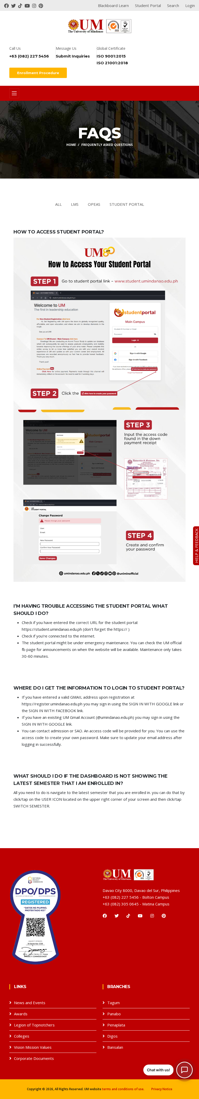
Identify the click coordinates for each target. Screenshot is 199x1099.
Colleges (21, 1036)
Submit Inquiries (73, 56)
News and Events (29, 1002)
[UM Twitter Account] (14, 5)
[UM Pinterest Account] (41, 5)
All (58, 204)
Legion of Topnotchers (34, 1024)
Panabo (114, 1013)
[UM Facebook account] (7, 5)
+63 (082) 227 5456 (29, 56)
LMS (75, 204)
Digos (112, 1036)
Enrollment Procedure (38, 73)
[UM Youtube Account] (28, 5)
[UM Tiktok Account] (21, 5)
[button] (168, 1070)
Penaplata (116, 1024)
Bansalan (115, 1047)
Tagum (113, 1002)
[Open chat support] (184, 1070)
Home (71, 145)
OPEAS (94, 204)
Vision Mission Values (33, 1047)
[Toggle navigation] (14, 93)
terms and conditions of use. (123, 1089)
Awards (20, 1013)
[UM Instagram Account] (35, 5)
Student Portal (127, 204)
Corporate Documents (34, 1058)
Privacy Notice (161, 1089)
